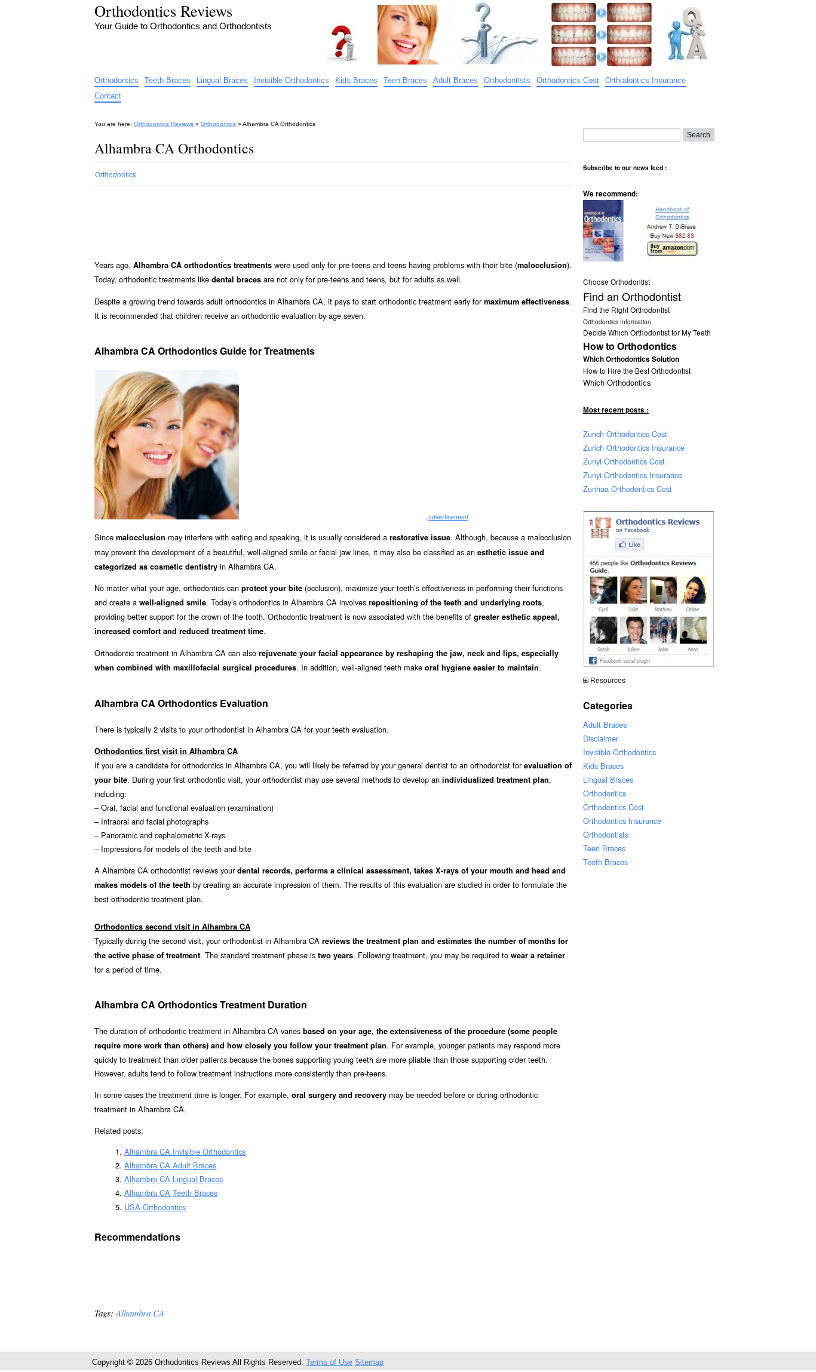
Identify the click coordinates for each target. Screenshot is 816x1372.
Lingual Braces (222, 80)
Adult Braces (455, 80)
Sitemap (369, 1362)
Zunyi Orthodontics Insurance (632, 475)
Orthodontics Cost (567, 80)
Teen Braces (405, 80)
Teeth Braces (168, 80)
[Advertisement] (311, 217)
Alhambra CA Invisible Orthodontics (185, 1151)
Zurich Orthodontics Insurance (634, 447)
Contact (107, 95)
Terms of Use (329, 1362)
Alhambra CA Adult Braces (170, 1165)
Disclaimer (600, 738)
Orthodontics (116, 80)
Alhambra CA (140, 1313)
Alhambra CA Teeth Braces (170, 1192)
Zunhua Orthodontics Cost (627, 488)
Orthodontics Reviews (163, 10)
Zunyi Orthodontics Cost (624, 461)
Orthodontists (507, 80)
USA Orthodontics (155, 1207)
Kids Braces (356, 80)
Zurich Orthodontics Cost (625, 433)
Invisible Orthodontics (291, 80)
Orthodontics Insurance (645, 80)
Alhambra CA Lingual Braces (173, 1179)
